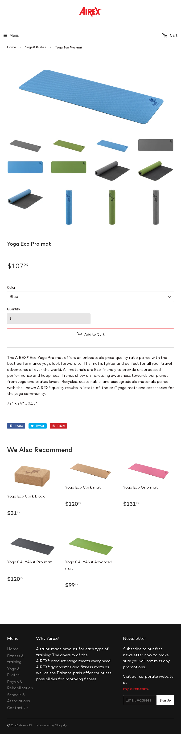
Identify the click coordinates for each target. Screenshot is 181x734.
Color (11, 287)
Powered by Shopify (52, 725)
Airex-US (25, 725)
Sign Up (165, 700)
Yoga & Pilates (35, 47)
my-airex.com (135, 688)
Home (11, 47)
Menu (14, 35)
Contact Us (17, 707)
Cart (173, 35)
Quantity (13, 309)
